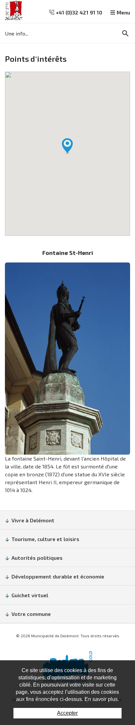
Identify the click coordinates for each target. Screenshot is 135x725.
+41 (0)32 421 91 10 (78, 12)
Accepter (67, 713)
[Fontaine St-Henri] (67, 358)
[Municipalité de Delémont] (14, 10)
